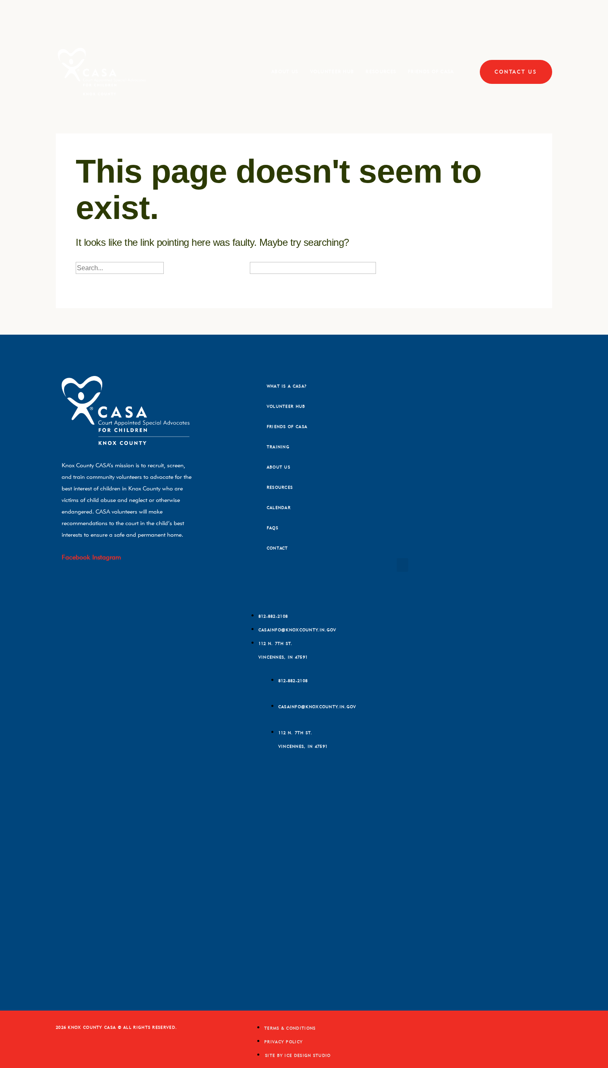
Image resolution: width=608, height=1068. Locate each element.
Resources (381, 71)
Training (278, 447)
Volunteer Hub (332, 71)
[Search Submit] (179, 268)
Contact (277, 548)
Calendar (279, 507)
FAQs (272, 528)
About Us (284, 71)
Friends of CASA (431, 71)
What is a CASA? (287, 386)
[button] (402, 565)
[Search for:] (135, 268)
